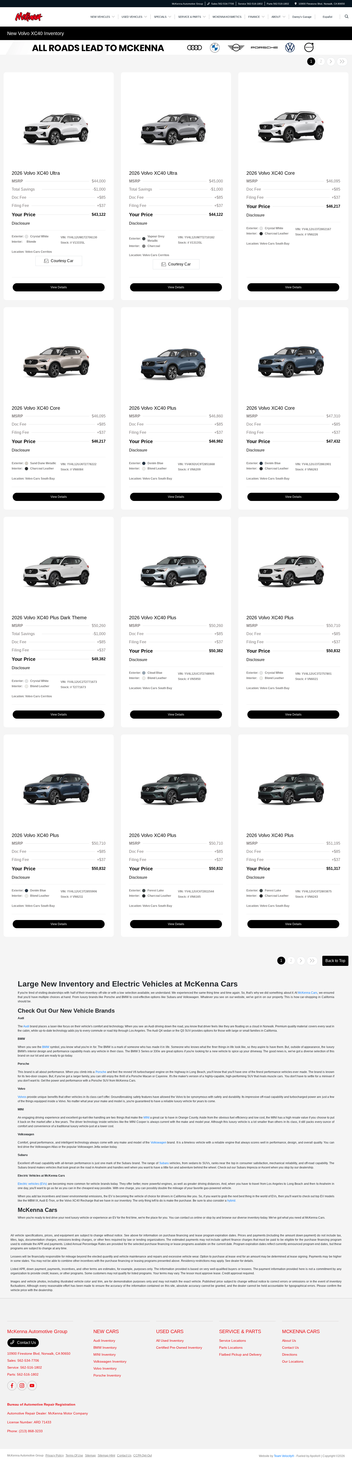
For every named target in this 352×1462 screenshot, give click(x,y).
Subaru (164, 1163)
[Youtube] (32, 1385)
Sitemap (90, 1455)
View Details (59, 287)
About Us (289, 1340)
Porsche (101, 1072)
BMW (45, 1047)
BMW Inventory (105, 1347)
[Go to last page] (342, 61)
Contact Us (26, 1343)
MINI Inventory (104, 1354)
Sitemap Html (106, 1455)
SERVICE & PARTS (240, 1331)
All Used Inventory (170, 1340)
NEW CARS (106, 1331)
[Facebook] (12, 1385)
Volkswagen (158, 1142)
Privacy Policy (54, 1455)
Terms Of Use (74, 1455)
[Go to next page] (331, 61)
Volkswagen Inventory (109, 1361)
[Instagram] (22, 1385)
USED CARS (169, 1331)
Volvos (22, 1097)
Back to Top (335, 961)
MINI (146, 1117)
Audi (26, 1026)
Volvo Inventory (105, 1368)
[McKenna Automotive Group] (29, 16)
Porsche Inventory (107, 1375)
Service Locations (232, 1340)
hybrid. (231, 1200)
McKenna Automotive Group (25, 1455)
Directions (289, 1354)
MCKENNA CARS (301, 1331)
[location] (296, 3)
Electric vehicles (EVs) (32, 1183)
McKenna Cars (307, 992)
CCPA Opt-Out (142, 1455)
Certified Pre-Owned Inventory (179, 1347)
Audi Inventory (104, 1340)
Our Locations (292, 1361)
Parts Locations (231, 1347)
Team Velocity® (284, 1456)
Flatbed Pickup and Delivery (240, 1354)
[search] (346, 17)
